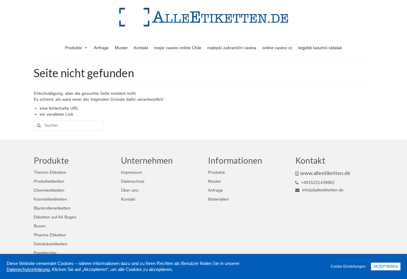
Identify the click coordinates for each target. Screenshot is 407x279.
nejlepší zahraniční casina (231, 47)
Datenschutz (133, 181)
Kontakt (141, 47)
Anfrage (101, 47)
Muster (121, 47)
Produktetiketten (49, 181)
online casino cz (277, 47)
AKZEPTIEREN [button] (385, 266)
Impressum (131, 172)
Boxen (40, 226)
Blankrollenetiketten (52, 208)
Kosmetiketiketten (50, 199)
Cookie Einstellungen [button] (348, 266)
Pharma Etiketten (50, 234)
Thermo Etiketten (50, 172)
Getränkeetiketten (50, 243)
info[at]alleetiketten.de (322, 189)
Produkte (73, 47)
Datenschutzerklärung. (29, 269)
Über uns (129, 190)
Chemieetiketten (49, 190)
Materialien (218, 199)
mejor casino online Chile (177, 47)
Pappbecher (45, 252)
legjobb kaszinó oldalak (320, 47)
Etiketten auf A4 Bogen (55, 217)
